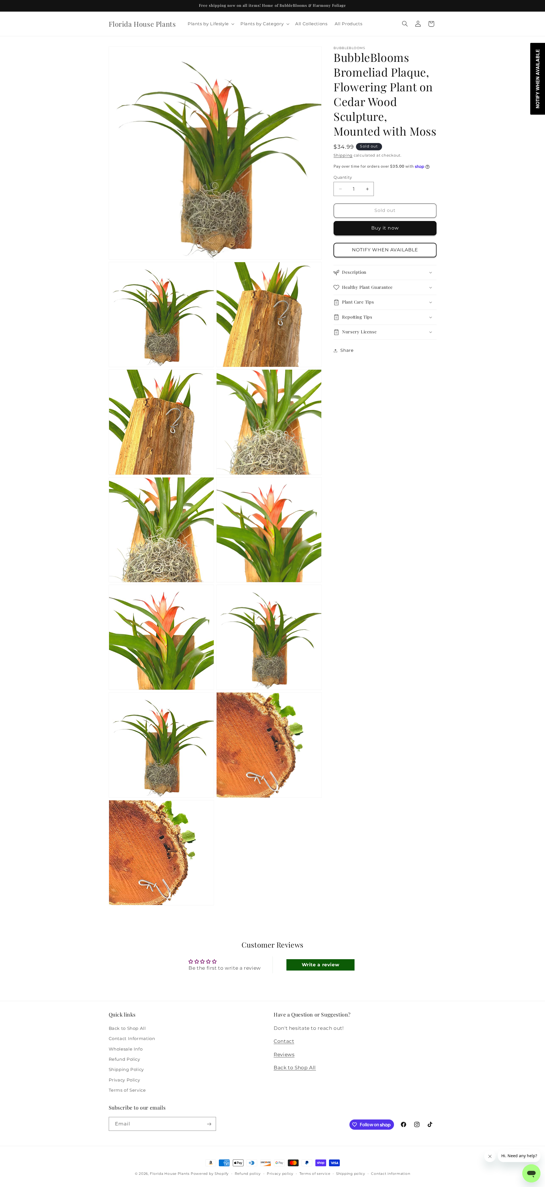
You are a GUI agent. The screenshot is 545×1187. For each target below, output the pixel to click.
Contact (284, 1041)
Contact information (390, 1174)
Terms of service (314, 1174)
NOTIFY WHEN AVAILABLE (385, 250)
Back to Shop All (127, 1028)
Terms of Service (127, 1090)
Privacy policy (280, 1174)
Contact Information (132, 1038)
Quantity (343, 177)
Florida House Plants (170, 1174)
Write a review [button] (320, 964)
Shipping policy (350, 1174)
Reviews (284, 1054)
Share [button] (346, 350)
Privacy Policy (124, 1079)
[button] (210, 24)
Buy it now (385, 228)
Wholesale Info (126, 1048)
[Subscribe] (208, 1124)
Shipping (343, 155)
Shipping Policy (126, 1069)
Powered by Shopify (210, 1174)
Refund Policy (124, 1059)
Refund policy (248, 1174)
